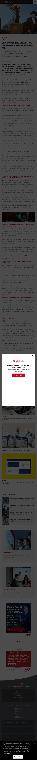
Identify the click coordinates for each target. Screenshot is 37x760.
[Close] (34, 743)
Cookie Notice (7, 753)
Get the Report (18, 375)
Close (32, 355)
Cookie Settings (18, 756)
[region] (18, 750)
